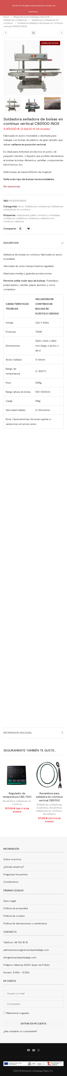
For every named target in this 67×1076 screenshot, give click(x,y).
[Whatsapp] (38, 1050)
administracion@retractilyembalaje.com (26, 949)
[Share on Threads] (20, 228)
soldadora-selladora (15, 218)
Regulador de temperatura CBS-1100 (17, 795)
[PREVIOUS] (6, 105)
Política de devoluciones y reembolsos (25, 923)
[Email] (33, 1050)
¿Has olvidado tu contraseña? (20, 1031)
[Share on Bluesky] (28, 228)
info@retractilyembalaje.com (19, 957)
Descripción (11, 242)
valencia (19, 221)
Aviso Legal (9, 900)
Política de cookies (14, 915)
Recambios (49, 813)
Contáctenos (10, 881)
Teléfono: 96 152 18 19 (15, 942)
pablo (33, 215)
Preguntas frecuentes (15, 874)
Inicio (21, 206)
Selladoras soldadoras (15, 20)
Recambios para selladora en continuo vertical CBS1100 (49, 797)
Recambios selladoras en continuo (17, 802)
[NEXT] (60, 105)
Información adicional (17, 732)
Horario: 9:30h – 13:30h (16, 972)
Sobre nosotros (12, 859)
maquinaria (23, 215)
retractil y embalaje (49, 215)
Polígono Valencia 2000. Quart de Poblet (26, 964)
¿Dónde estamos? (13, 866)
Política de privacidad (15, 908)
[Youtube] (28, 1050)
